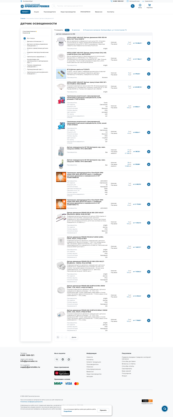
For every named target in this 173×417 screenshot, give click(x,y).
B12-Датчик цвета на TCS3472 (78, 69)
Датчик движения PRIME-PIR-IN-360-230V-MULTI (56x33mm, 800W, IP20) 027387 (85, 213)
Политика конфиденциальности (31, 401)
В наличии (76, 30)
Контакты (89, 359)
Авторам (89, 376)
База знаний (126, 371)
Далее (74, 337)
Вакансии (90, 371)
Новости (89, 357)
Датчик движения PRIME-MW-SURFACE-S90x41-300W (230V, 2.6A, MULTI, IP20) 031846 (87, 311)
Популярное (126, 373)
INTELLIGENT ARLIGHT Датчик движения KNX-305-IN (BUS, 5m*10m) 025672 (87, 38)
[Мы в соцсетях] (56, 359)
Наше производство (94, 374)
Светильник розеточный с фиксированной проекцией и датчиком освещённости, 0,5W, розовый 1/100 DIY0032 (84, 97)
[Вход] (140, 5)
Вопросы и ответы (128, 364)
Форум (124, 376)
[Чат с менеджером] (164, 408)
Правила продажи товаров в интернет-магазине (136, 358)
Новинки (89, 367)
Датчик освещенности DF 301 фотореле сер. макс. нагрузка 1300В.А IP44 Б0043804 (86, 160)
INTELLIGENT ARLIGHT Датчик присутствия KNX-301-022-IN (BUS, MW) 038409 (87, 83)
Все (67, 30)
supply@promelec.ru (30, 367)
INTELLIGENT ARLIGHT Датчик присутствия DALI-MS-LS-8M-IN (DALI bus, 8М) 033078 (87, 53)
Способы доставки (129, 361)
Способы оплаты (128, 366)
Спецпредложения (93, 369)
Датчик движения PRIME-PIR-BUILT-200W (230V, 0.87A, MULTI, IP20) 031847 (85, 237)
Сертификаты (127, 368)
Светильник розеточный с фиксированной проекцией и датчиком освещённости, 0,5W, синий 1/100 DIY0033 (86, 123)
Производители (92, 364)
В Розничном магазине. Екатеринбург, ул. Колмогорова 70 (105, 30)
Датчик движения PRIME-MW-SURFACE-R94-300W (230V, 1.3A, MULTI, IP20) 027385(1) (86, 286)
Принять (103, 410)
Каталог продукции (93, 362)
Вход (140, 7)
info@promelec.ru (28, 361)
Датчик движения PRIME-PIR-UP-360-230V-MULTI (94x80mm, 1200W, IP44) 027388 (85, 262)
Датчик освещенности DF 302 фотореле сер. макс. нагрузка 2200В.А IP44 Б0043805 (86, 148)
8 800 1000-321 (27, 355)
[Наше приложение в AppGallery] (69, 373)
